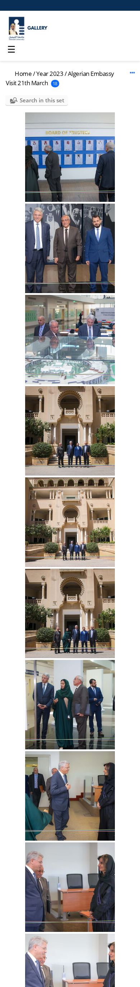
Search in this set (42, 100)
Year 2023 (50, 73)
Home (23, 73)
